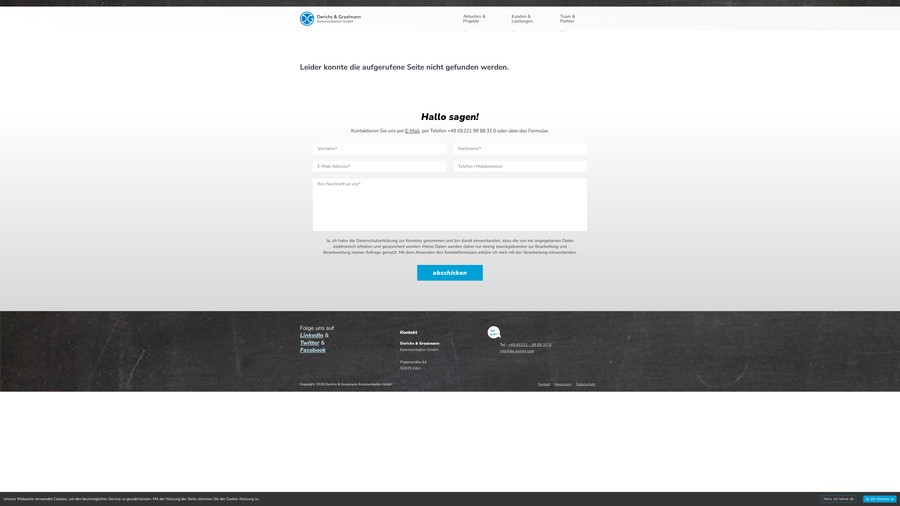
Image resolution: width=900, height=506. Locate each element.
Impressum (563, 384)
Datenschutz (585, 384)
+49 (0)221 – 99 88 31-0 (529, 344)
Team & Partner (567, 18)
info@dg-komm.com (517, 351)
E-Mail (412, 130)
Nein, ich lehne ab (839, 499)
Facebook (313, 350)
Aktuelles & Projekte (474, 18)
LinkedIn (311, 335)
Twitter (309, 342)
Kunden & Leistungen (522, 18)
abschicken (450, 273)
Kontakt (544, 384)
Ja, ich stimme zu (880, 499)
